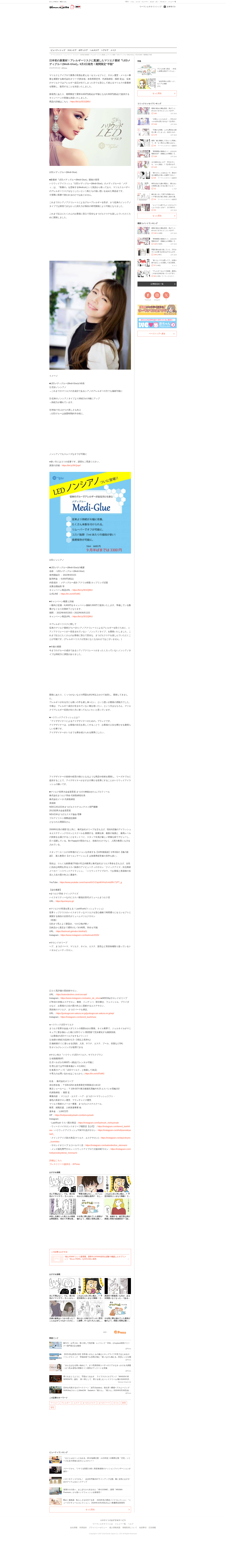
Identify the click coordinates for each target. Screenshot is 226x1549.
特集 (139, 61)
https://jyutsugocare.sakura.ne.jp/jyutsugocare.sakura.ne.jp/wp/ (85, 1013)
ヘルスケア (94, 50)
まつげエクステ (89, 1403)
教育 (124, 1403)
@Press (64, 68)
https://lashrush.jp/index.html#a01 (71, 931)
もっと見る (90, 1509)
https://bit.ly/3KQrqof (71, 465)
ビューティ (145, 1)
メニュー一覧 (172, 1)
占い (157, 1)
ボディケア (83, 50)
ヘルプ (130, 1524)
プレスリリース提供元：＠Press (64, 1164)
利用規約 (83, 1527)
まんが (152, 1)
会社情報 (73, 1527)
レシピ (138, 1)
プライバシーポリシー (98, 1527)
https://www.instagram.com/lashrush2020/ (80, 935)
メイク (113, 50)
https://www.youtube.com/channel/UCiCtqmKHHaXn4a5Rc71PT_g (91, 882)
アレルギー (65, 1403)
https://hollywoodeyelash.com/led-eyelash (74, 1115)
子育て (127, 1)
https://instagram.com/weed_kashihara (78, 1017)
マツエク (54, 1403)
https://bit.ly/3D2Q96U (80, 101)
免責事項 (142, 1527)
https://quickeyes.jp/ (65, 901)
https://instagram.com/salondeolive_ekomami (106, 1145)
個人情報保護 (114, 1527)
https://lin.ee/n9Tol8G (70, 594)
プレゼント (163, 1)
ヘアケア (104, 50)
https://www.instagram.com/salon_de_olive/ (81, 998)
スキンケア (72, 50)
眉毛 (52, 1407)
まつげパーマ (104, 1403)
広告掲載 (152, 1527)
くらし (132, 1)
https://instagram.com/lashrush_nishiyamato (98, 1123)
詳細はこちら (55, 1160)
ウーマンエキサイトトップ (151, 7)
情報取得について (129, 1527)
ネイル (116, 1403)
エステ (76, 1403)
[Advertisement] (113, 28)
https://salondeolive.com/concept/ (71, 994)
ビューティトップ (58, 50)
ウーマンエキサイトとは (103, 1524)
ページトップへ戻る (157, 334)
